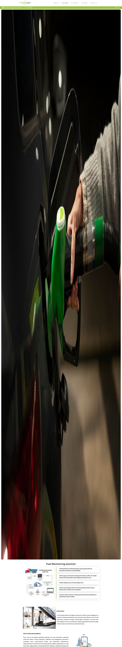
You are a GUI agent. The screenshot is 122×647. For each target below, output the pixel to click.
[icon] (116, 8)
